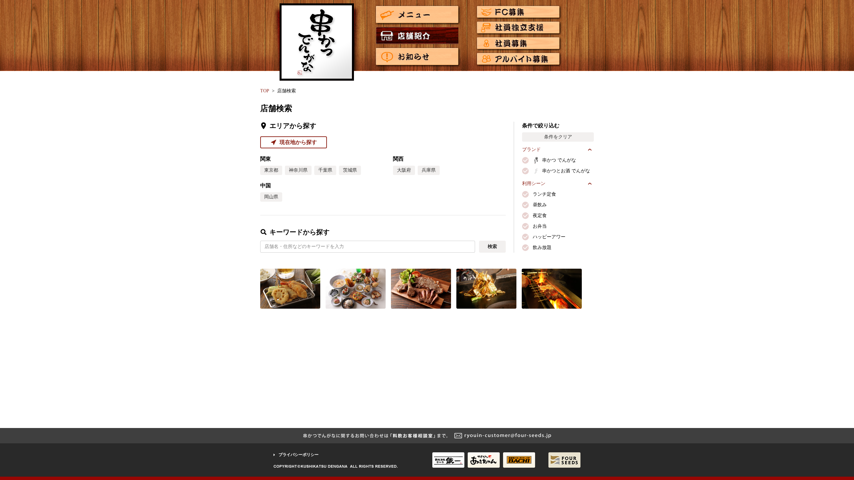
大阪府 (404, 170)
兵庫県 (429, 170)
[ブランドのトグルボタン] (590, 150)
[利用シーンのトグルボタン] (590, 184)
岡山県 (271, 196)
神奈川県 (298, 170)
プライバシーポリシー (299, 454)
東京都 (271, 170)
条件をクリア (558, 136)
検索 (492, 246)
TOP (264, 90)
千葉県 (325, 170)
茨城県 (350, 170)
